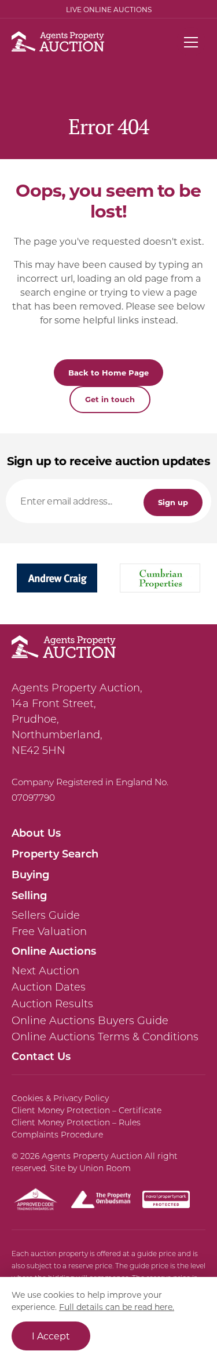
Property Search (55, 853)
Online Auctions (54, 951)
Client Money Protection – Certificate (86, 1110)
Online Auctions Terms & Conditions (105, 1036)
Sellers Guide (46, 915)
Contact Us (41, 1056)
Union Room (105, 1168)
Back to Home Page (108, 372)
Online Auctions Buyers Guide (90, 1020)
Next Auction (45, 971)
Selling (29, 895)
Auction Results (52, 1003)
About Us (36, 833)
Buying (30, 874)
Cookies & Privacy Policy (60, 1098)
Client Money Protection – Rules (76, 1122)
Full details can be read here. (116, 1306)
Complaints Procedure (57, 1134)
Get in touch (110, 399)
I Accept (51, 1336)
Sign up (173, 502)
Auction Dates (49, 987)
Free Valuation (49, 931)
